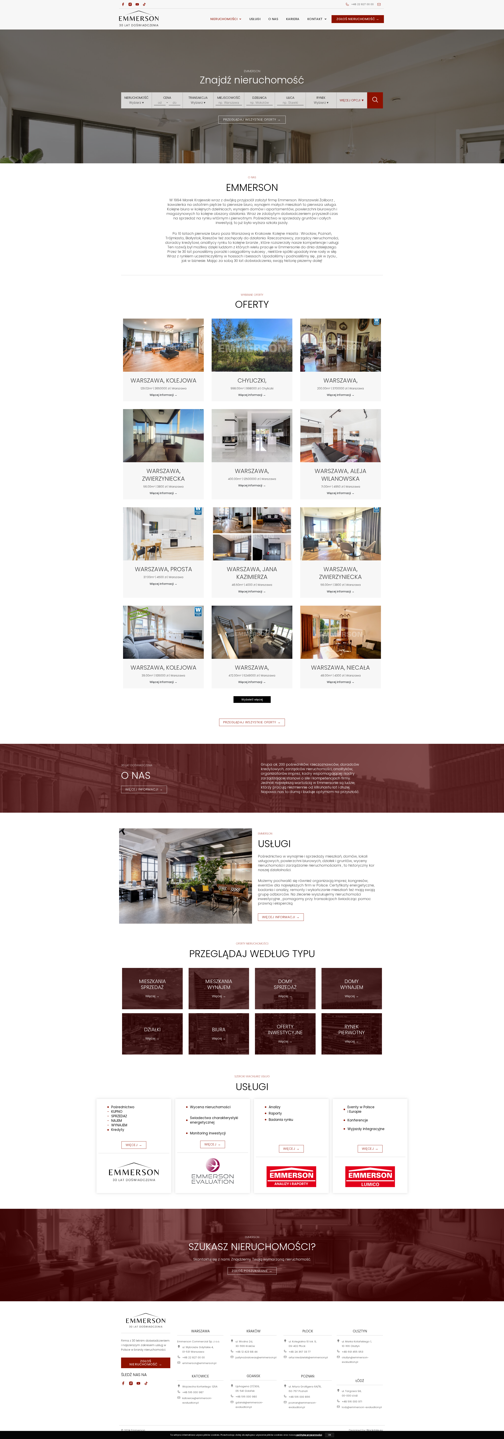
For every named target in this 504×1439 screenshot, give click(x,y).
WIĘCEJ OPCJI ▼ (352, 100)
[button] (225, 19)
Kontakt (315, 19)
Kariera (292, 19)
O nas (273, 19)
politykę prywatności (309, 1434)
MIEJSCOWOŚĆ (228, 97)
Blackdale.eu (375, 1430)
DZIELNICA (259, 97)
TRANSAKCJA (198, 97)
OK (329, 1434)
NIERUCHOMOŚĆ (136, 97)
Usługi (254, 19)
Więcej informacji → (163, 395)
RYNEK (321, 97)
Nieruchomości (223, 19)
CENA (167, 97)
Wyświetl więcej (252, 699)
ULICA (290, 97)
